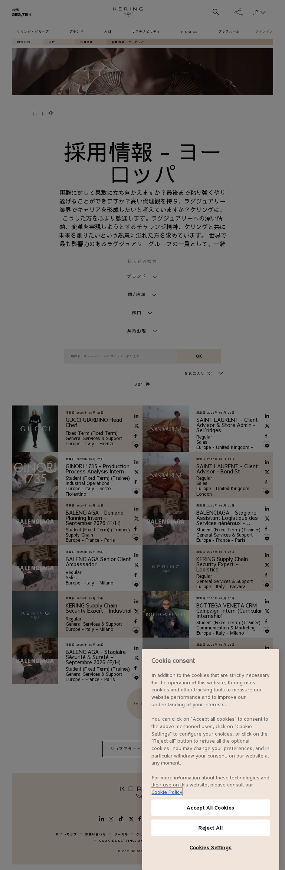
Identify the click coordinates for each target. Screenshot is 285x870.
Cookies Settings (211, 847)
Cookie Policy (166, 791)
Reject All (211, 827)
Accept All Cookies (211, 807)
